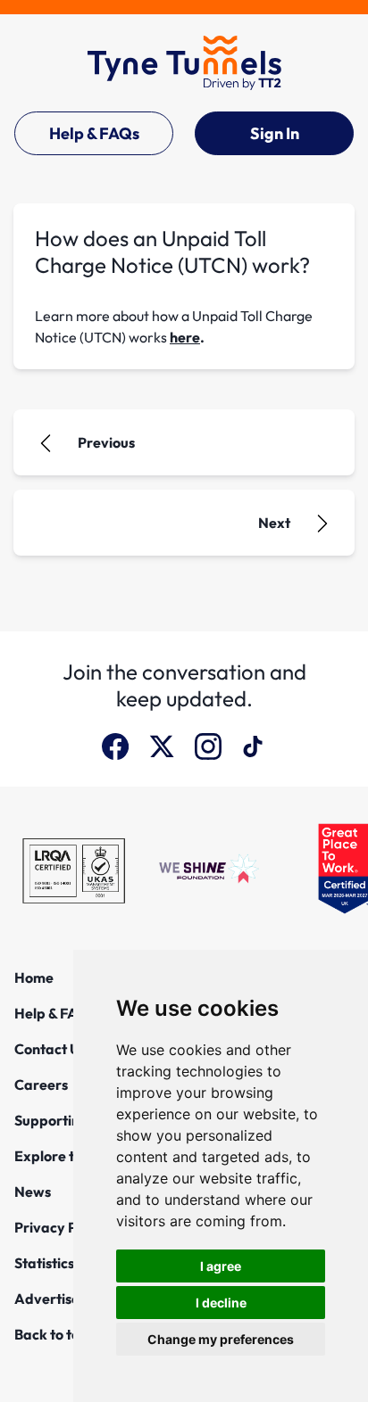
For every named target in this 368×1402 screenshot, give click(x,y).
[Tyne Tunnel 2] (184, 63)
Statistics (44, 1263)
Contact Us (50, 1049)
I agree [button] (220, 1266)
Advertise (46, 1298)
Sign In (274, 133)
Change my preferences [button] (220, 1339)
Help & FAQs (94, 133)
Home (34, 977)
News (32, 1191)
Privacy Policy (60, 1227)
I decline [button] (221, 1302)
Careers (41, 1084)
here (185, 337)
